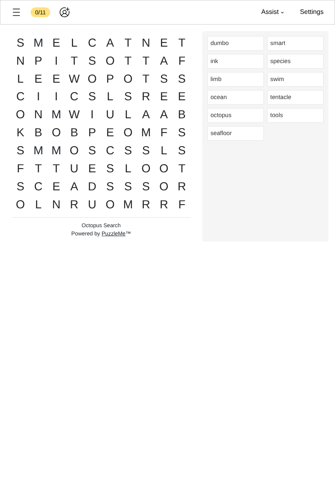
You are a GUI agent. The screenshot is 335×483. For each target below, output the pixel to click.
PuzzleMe (114, 233)
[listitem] (235, 43)
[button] (16, 12)
